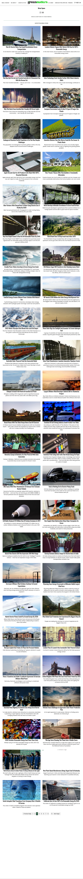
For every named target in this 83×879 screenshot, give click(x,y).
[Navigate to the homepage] (38, 2)
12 (51, 813)
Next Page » (57, 813)
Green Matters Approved (61, 2)
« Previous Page (27, 813)
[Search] (74, 2)
